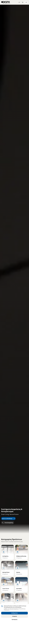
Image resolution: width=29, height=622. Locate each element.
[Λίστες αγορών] (19, 2)
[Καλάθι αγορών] (22, 2)
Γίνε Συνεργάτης (9, 522)
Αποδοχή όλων (14, 613)
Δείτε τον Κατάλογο (7, 518)
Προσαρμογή (14, 619)
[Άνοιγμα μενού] (26, 2)
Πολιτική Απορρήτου (14, 608)
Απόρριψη (14, 616)
